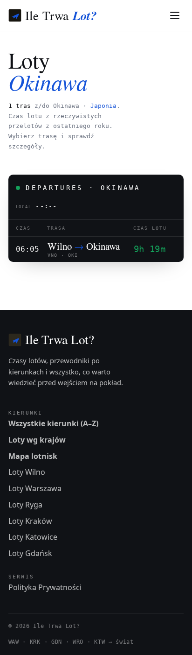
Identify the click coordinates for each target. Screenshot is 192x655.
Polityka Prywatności (45, 587)
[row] (96, 249)
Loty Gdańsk (30, 553)
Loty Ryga (25, 505)
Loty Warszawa (35, 488)
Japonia (103, 105)
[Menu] (175, 16)
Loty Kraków (30, 521)
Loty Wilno (26, 472)
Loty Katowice (32, 537)
